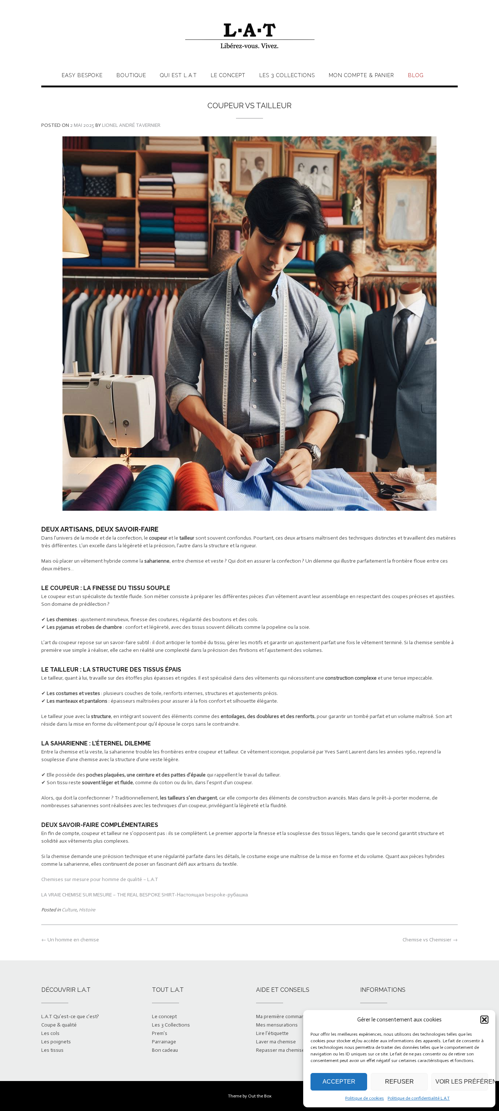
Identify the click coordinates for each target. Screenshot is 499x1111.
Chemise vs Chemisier (430, 940)
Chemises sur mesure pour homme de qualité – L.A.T (99, 879)
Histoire (87, 909)
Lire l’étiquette (272, 1033)
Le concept (228, 75)
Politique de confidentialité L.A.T (419, 1098)
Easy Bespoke (82, 75)
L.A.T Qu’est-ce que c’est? (70, 1016)
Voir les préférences (461, 1081)
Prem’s (159, 1033)
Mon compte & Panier (361, 75)
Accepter (339, 1081)
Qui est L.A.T (178, 75)
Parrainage (164, 1042)
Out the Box (259, 1096)
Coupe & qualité (59, 1025)
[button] (484, 1019)
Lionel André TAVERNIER (131, 125)
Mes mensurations (277, 1025)
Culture (69, 909)
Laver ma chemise (276, 1042)
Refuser (399, 1081)
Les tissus (52, 1050)
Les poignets (56, 1042)
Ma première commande (283, 1016)
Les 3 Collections (287, 75)
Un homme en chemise (70, 940)
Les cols (50, 1033)
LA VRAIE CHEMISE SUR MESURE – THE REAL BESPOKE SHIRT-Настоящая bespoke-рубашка (144, 895)
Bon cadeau (165, 1050)
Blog (416, 75)
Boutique (131, 75)
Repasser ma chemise (280, 1050)
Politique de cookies (364, 1098)
